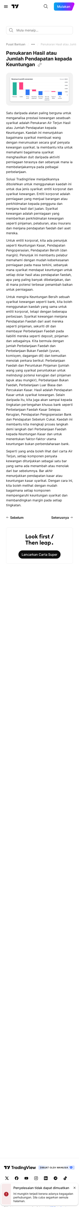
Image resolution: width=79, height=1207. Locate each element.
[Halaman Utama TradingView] (15, 6)
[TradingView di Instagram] (36, 1178)
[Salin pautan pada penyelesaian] (40, 65)
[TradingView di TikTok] (65, 1178)
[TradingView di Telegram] (55, 1178)
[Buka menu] (6, 6)
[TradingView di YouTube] (26, 1178)
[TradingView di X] (7, 1178)
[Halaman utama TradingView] (20, 1167)
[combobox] (39, 30)
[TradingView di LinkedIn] (46, 1178)
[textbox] (41, 30)
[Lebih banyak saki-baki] (33, 44)
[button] (15, 44)
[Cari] (46, 6)
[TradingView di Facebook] (16, 1178)
